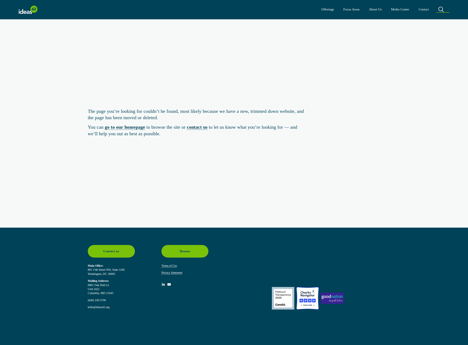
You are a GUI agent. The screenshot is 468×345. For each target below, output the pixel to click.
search (442, 9)
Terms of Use (169, 265)
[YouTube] (169, 284)
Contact (424, 9)
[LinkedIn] (163, 284)
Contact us (111, 251)
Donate (185, 251)
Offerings (327, 9)
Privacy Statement (171, 272)
